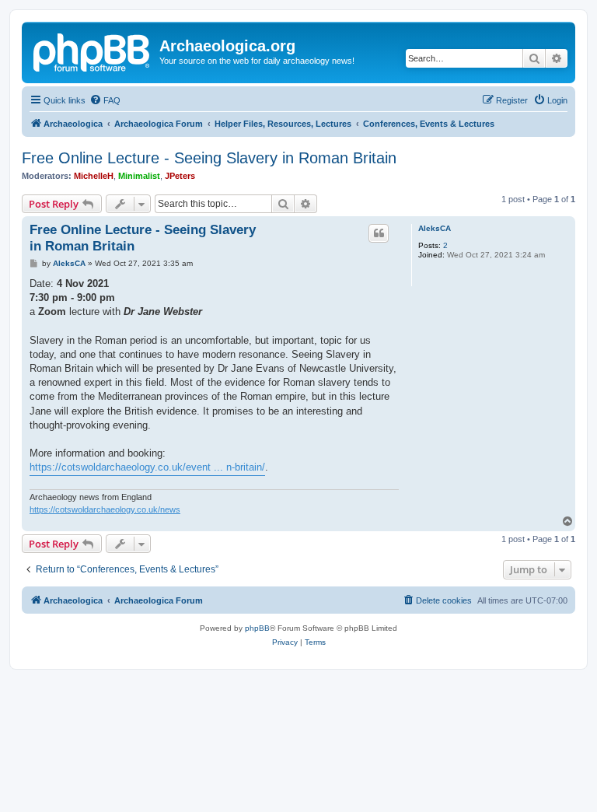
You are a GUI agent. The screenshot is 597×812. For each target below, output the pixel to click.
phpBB (257, 628)
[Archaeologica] (92, 50)
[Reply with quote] (378, 233)
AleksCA (434, 228)
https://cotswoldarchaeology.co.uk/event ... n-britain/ (147, 467)
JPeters (180, 175)
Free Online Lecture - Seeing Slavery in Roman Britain (209, 157)
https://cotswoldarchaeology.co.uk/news (105, 509)
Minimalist (139, 175)
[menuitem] (104, 100)
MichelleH (93, 175)
